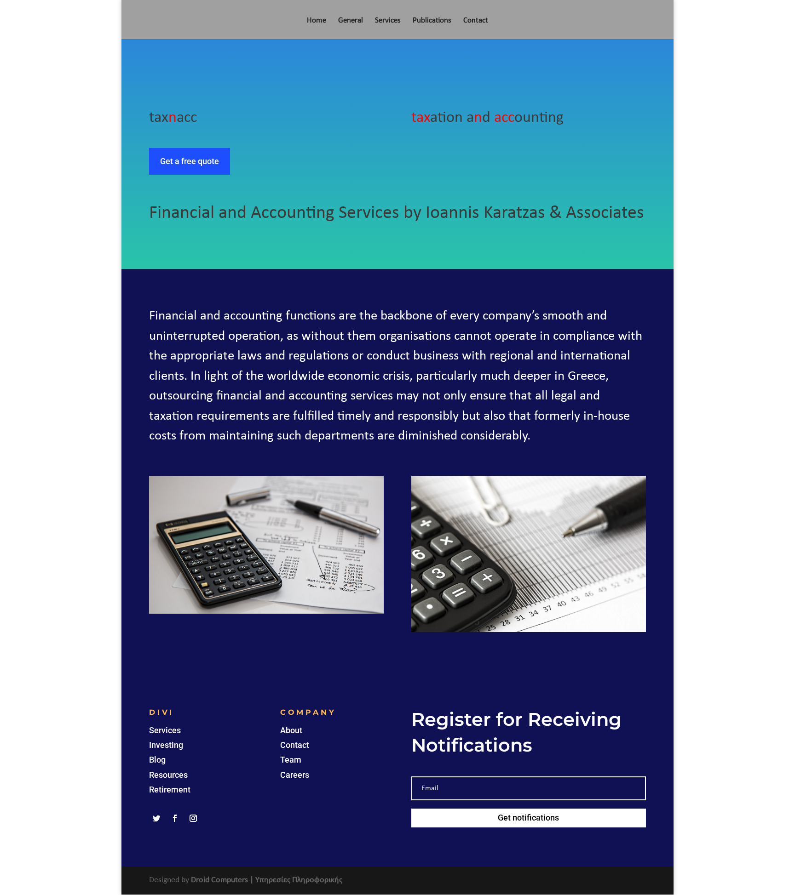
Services (388, 20)
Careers (294, 775)
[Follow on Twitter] (156, 818)
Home (316, 20)
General (350, 20)
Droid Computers (219, 880)
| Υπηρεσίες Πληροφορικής (296, 880)
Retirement (169, 789)
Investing (166, 745)
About (291, 730)
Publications (432, 20)
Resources (168, 775)
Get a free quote (189, 161)
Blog (157, 759)
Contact (475, 20)
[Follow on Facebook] (174, 818)
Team (290, 759)
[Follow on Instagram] (193, 818)
